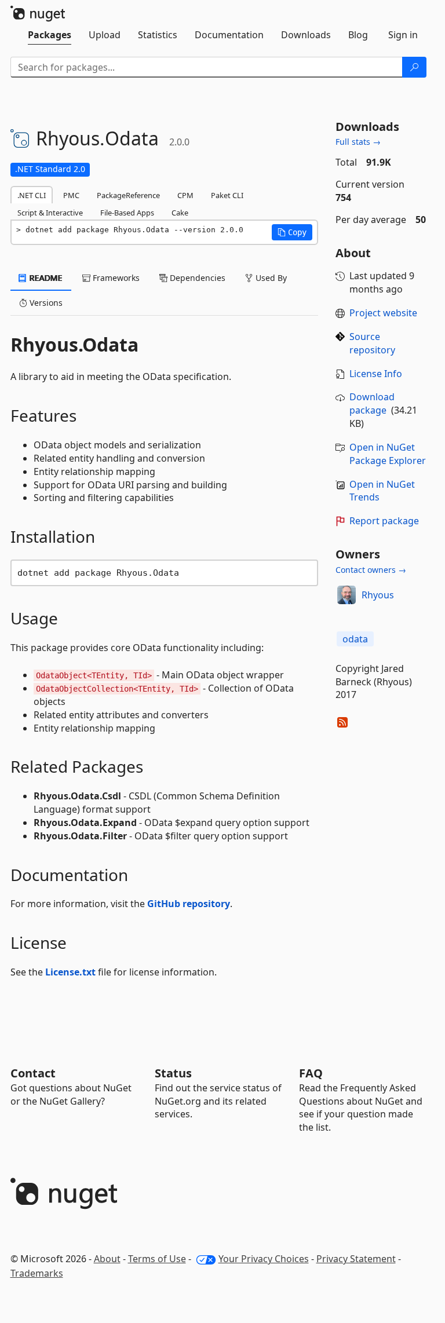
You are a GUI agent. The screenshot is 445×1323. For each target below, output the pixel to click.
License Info (375, 373)
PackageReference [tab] (128, 195)
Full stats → (358, 141)
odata (355, 639)
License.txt (70, 972)
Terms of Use (157, 1258)
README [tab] (45, 277)
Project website (383, 312)
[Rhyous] (346, 594)
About (107, 1258)
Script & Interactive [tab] (50, 212)
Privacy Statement (356, 1258)
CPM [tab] (185, 195)
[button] (292, 232)
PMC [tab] (71, 195)
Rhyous (378, 595)
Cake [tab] (180, 212)
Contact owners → (370, 569)
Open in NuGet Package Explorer (387, 454)
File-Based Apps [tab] (127, 212)
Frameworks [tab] (115, 277)
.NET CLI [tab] (31, 195)
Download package (372, 403)
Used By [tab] (270, 277)
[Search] (414, 67)
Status (173, 1073)
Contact (33, 1073)
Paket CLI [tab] (227, 195)
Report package (384, 520)
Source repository (372, 343)
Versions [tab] (45, 302)
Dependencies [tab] (196, 277)
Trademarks (36, 1273)
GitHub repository (188, 903)
